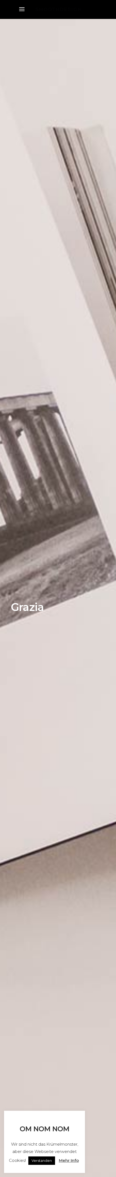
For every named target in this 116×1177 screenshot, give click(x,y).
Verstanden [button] (42, 1160)
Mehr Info (69, 1160)
